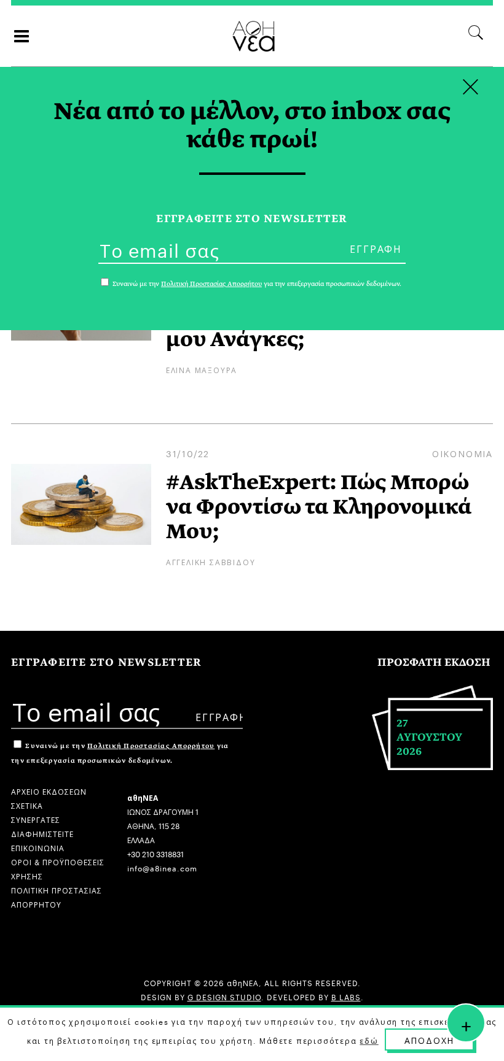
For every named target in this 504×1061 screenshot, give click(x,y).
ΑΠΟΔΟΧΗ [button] (429, 1039)
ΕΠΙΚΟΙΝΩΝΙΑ (38, 847)
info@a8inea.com (162, 867)
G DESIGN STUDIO (224, 996)
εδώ (369, 1040)
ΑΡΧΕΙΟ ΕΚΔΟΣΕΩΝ (49, 791)
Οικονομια (462, 453)
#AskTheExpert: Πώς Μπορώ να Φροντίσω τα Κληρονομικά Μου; (318, 507)
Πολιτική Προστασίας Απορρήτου (151, 745)
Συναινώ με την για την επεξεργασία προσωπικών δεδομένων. (256, 283)
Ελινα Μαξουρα (201, 369)
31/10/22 (188, 453)
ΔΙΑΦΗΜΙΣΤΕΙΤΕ (42, 833)
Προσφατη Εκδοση (433, 662)
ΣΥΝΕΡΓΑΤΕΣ (35, 819)
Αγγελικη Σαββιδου (211, 561)
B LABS (346, 996)
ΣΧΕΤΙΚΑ (27, 805)
